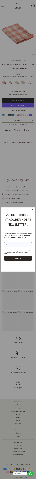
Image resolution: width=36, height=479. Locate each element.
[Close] (32, 209)
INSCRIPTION (18, 258)
